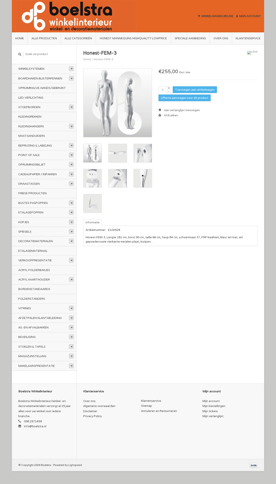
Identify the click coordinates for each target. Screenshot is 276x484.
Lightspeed (75, 465)
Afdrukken (170, 115)
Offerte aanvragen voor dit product (184, 98)
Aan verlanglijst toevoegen (181, 110)
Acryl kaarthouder (34, 279)
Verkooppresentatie (35, 260)
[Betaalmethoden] (254, 465)
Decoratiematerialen (35, 241)
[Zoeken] (20, 54)
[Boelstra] (96, 16)
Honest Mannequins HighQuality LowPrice (133, 38)
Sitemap (146, 406)
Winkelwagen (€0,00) (217, 16)
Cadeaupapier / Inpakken (37, 174)
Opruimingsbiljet (31, 164)
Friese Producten (32, 193)
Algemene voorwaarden (99, 406)
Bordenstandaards (34, 289)
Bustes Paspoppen (33, 203)
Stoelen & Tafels (31, 346)
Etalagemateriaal (32, 251)
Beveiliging (27, 337)
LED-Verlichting (30, 97)
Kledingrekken (29, 116)
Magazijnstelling (32, 356)
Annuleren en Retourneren (159, 411)
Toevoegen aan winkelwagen (195, 89)
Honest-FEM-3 (103, 59)
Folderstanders (31, 299)
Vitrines (24, 308)
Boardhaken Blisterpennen (40, 78)
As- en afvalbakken (33, 327)
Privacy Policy (92, 416)
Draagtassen (29, 184)
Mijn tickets (210, 411)
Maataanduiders (31, 136)
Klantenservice (248, 38)
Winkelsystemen (31, 69)
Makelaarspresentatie (36, 366)
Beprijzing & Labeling (35, 145)
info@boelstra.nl (35, 426)
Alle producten (44, 38)
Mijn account (250, 16)
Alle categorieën (78, 38)
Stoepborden (29, 107)
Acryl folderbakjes (34, 270)
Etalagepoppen (30, 212)
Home (19, 38)
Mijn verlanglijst (212, 416)
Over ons (220, 38)
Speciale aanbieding (190, 38)
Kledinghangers (31, 126)
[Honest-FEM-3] (117, 103)
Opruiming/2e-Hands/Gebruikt (42, 88)
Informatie (93, 222)
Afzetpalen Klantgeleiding (40, 318)
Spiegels (24, 231)
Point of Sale (29, 155)
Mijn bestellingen (213, 406)
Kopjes (23, 222)
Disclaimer (90, 411)
